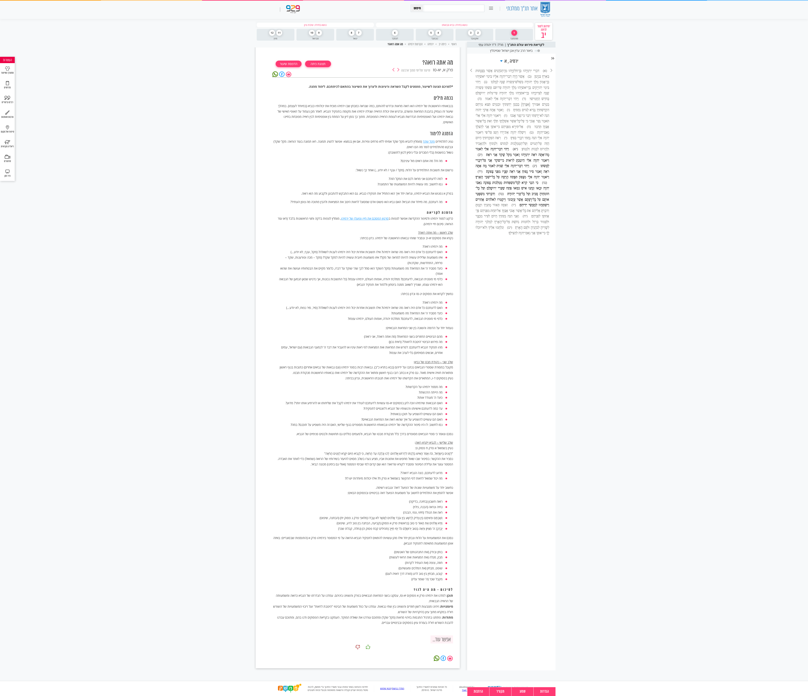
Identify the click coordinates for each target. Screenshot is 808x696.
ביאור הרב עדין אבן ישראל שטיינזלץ (511, 50)
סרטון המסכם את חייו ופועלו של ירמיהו (365, 218)
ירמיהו (430, 44)
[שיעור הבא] (393, 70)
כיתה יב (442, 44)
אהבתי (368, 647)
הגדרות (544, 691)
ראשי (454, 44)
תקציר (500, 691)
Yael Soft (467, 690)
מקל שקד (429, 141)
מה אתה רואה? (395, 44)
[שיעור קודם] (398, 70)
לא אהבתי (358, 647)
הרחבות (478, 691)
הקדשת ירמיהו (415, 44)
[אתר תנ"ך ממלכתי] (528, 10)
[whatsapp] (276, 74)
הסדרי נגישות (398, 688)
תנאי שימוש (385, 688)
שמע (522, 691)
